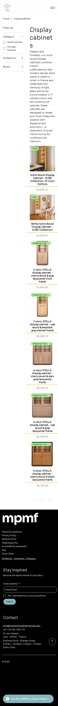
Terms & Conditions (12, 532)
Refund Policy (9, 539)
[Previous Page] (34, 501)
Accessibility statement (14, 546)
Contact (10, 617)
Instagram (20, 558)
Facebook (8, 558)
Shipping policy (10, 542)
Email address (11, 583)
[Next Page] (50, 501)
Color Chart (8, 553)
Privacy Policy (9, 535)
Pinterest (31, 558)
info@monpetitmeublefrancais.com (21, 625)
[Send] (52, 641)
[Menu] (52, 7)
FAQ (4, 550)
